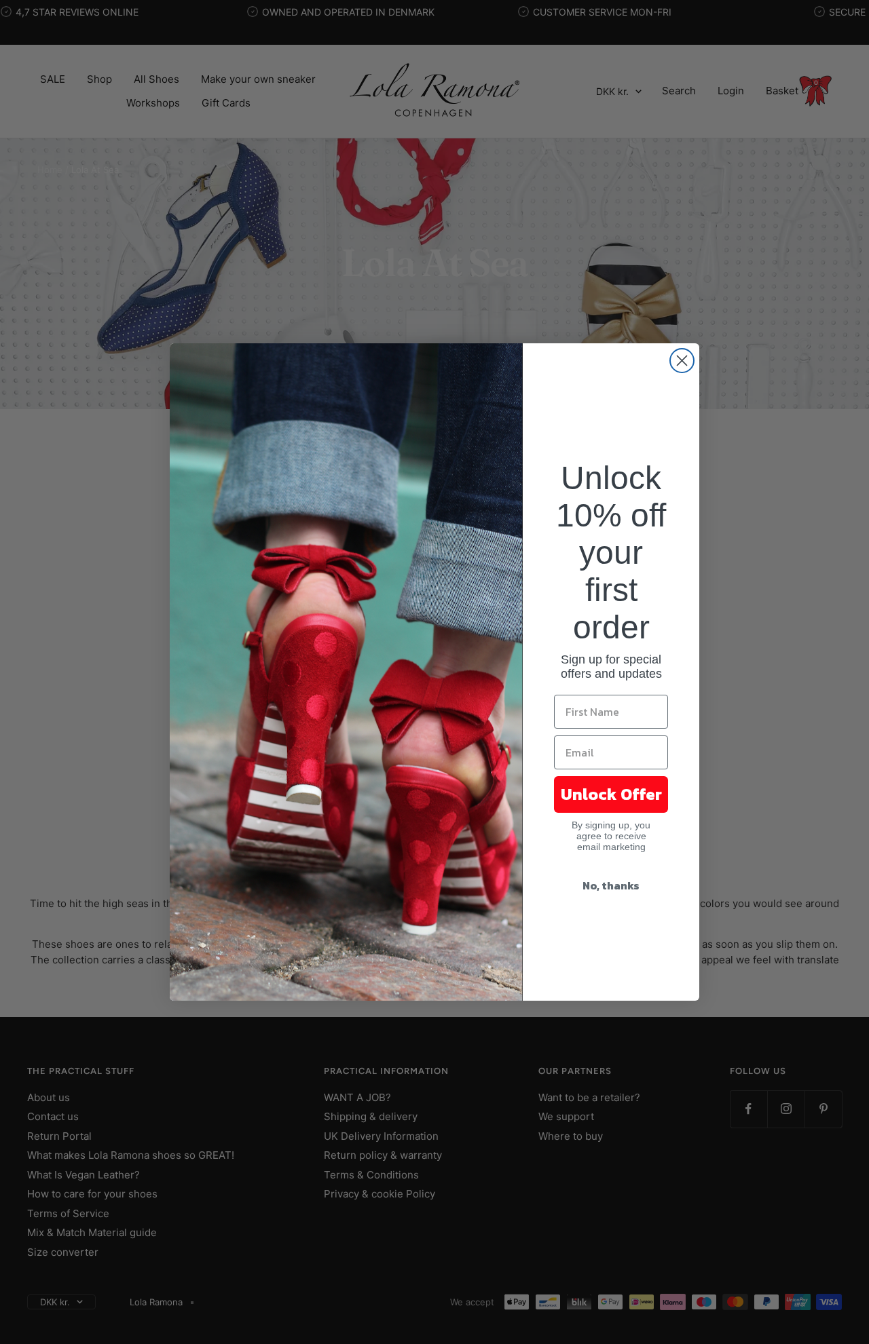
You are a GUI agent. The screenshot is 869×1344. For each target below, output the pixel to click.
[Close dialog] (682, 360)
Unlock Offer (611, 794)
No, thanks (611, 885)
